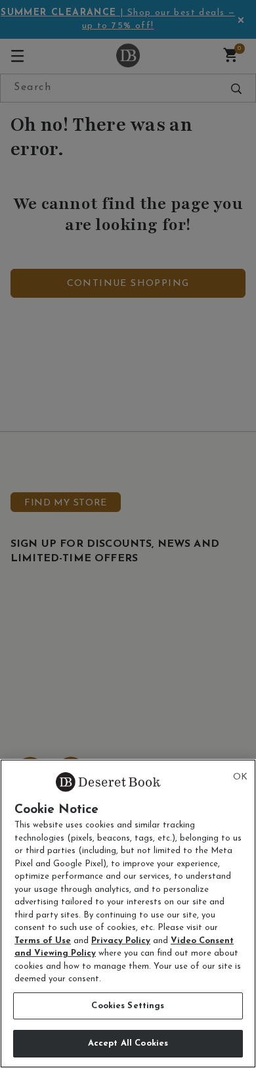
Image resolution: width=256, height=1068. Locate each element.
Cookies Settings (127, 1006)
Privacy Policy (120, 941)
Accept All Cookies (128, 1043)
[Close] (240, 777)
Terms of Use (42, 941)
